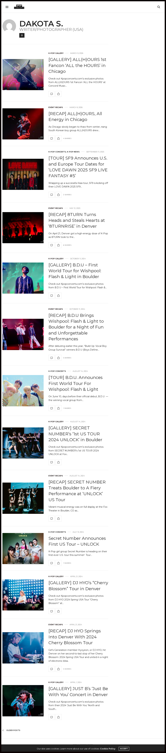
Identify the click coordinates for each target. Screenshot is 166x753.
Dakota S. (41, 23)
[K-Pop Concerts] (19, 7)
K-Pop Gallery (56, 53)
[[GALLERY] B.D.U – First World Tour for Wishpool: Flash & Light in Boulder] (23, 278)
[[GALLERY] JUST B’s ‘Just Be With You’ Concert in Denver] (23, 700)
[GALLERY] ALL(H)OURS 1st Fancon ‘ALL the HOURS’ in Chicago (77, 65)
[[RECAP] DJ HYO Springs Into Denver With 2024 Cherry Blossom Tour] (23, 647)
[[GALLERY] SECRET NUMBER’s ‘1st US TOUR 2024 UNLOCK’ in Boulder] (23, 443)
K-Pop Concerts (57, 152)
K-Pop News (73, 152)
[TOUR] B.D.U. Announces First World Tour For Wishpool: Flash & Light (75, 383)
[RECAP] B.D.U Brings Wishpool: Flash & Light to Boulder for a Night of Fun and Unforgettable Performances (76, 327)
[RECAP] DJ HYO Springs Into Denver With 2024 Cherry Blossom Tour (74, 636)
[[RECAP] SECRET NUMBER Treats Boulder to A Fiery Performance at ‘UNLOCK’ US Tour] (23, 498)
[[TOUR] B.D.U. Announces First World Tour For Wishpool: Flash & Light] (23, 390)
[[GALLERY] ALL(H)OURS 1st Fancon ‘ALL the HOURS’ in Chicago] (23, 74)
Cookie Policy (107, 748)
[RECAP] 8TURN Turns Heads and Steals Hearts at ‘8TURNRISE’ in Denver (76, 220)
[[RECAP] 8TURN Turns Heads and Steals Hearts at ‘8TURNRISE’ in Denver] (23, 227)
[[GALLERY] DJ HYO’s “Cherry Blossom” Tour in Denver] (23, 595)
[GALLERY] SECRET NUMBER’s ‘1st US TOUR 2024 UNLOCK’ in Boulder (75, 433)
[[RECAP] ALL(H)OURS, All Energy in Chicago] (23, 124)
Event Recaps (55, 107)
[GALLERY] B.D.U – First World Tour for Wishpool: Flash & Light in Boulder (74, 270)
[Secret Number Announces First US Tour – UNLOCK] (23, 548)
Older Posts (13, 730)
